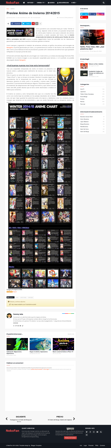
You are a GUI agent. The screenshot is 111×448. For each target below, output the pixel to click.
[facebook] (18, 326)
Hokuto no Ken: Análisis (96, 64)
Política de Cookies (70, 438)
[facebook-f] (90, 431)
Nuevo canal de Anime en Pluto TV (63, 352)
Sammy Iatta (18, 314)
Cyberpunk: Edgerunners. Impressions (14, 352)
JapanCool (92, 91)
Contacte (102, 445)
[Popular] (84, 66)
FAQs (96, 445)
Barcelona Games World (92, 116)
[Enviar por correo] (36, 23)
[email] (13, 326)
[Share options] (40, 23)
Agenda (52, 2)
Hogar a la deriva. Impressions (39, 352)
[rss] (100, 431)
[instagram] (93, 431)
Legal (85, 445)
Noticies (30, 2)
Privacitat (90, 445)
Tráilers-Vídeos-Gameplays (92, 94)
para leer (92, 104)
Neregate (10, 47)
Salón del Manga (92, 131)
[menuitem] (24, 2)
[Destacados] (92, 37)
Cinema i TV (40, 2)
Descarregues (63, 2)
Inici (8, 9)
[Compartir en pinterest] (33, 23)
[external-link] (22, 326)
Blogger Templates (36, 445)
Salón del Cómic (92, 129)
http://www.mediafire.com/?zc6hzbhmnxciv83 (23, 304)
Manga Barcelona (92, 124)
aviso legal (46, 369)
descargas (30, 297)
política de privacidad (36, 369)
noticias (92, 101)
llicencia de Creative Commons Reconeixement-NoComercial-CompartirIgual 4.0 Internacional (70, 432)
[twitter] (16, 326)
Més (73, 2)
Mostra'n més (71, 334)
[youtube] (20, 326)
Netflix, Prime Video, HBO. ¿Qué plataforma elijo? (92, 48)
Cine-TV (92, 89)
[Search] (103, 2)
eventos (92, 99)
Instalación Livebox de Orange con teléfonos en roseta (96, 73)
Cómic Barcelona (92, 119)
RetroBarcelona (92, 126)
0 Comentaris (36, 17)
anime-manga (23, 297)
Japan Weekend (92, 121)
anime (12, 9)
